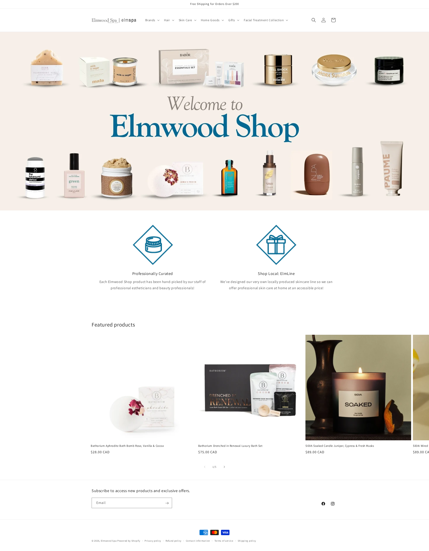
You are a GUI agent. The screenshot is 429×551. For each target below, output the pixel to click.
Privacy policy (153, 540)
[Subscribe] (167, 503)
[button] (152, 20)
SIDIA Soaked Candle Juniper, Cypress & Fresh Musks (339, 446)
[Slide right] (224, 467)
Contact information (198, 540)
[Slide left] (205, 467)
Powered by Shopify (128, 540)
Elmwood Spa (109, 540)
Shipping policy (247, 540)
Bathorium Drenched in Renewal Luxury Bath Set (230, 446)
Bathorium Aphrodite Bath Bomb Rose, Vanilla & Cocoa (127, 446)
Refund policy (173, 540)
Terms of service (223, 540)
